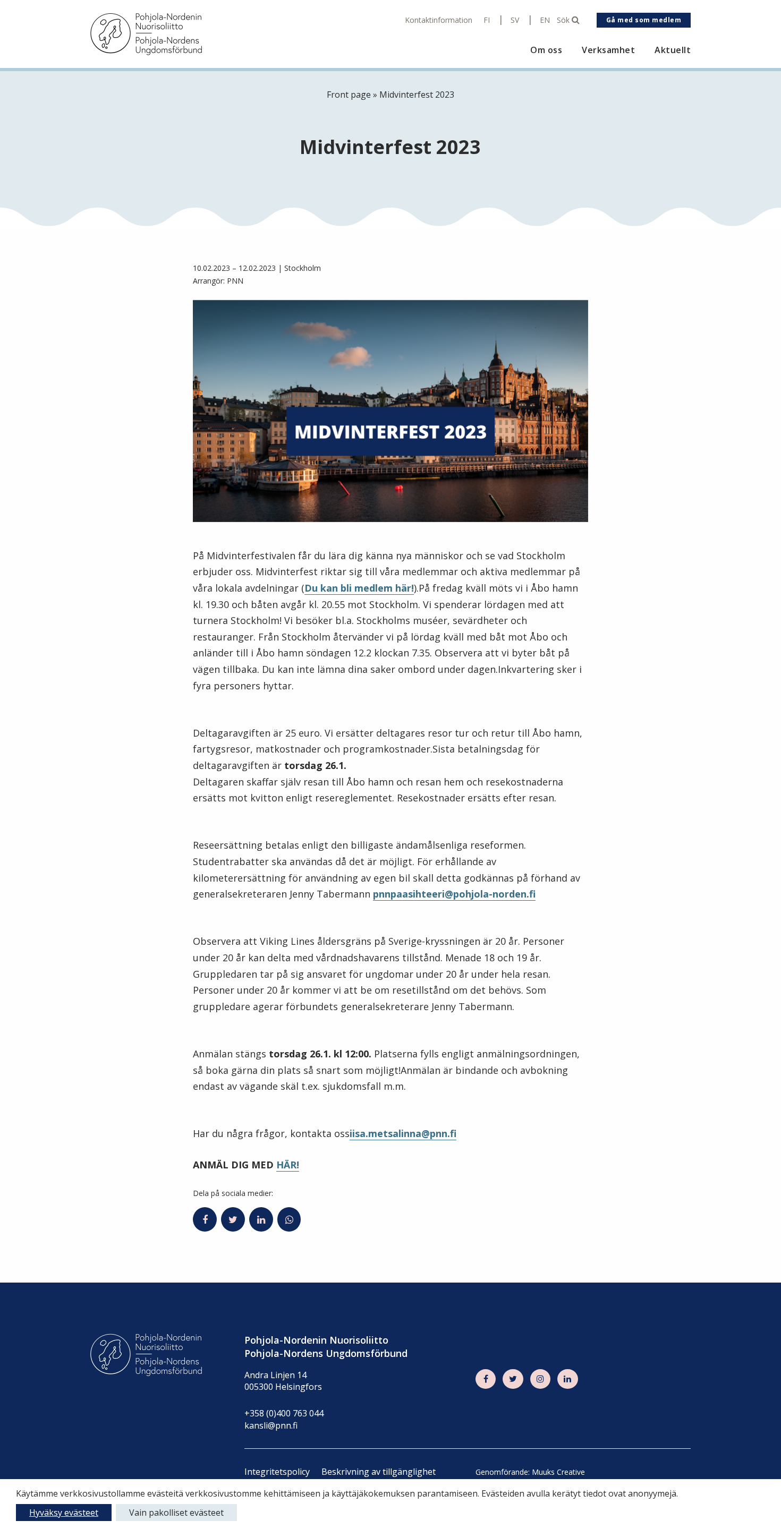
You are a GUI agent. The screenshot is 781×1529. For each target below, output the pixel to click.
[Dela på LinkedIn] (261, 1219)
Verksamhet (608, 50)
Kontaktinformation (438, 20)
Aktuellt (673, 50)
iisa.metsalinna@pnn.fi (403, 1133)
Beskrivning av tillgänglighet (378, 1471)
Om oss (546, 50)
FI (486, 20)
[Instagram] (540, 1379)
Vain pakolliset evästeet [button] (176, 1512)
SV (515, 20)
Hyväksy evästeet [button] (63, 1512)
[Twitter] (513, 1379)
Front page (349, 94)
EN (545, 20)
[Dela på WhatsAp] (289, 1219)
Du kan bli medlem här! (359, 588)
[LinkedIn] (567, 1379)
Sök (564, 20)
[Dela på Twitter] (233, 1219)
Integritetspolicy (277, 1471)
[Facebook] (486, 1379)
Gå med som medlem (643, 19)
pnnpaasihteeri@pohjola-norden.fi (454, 893)
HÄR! (287, 1164)
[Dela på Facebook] (205, 1219)
